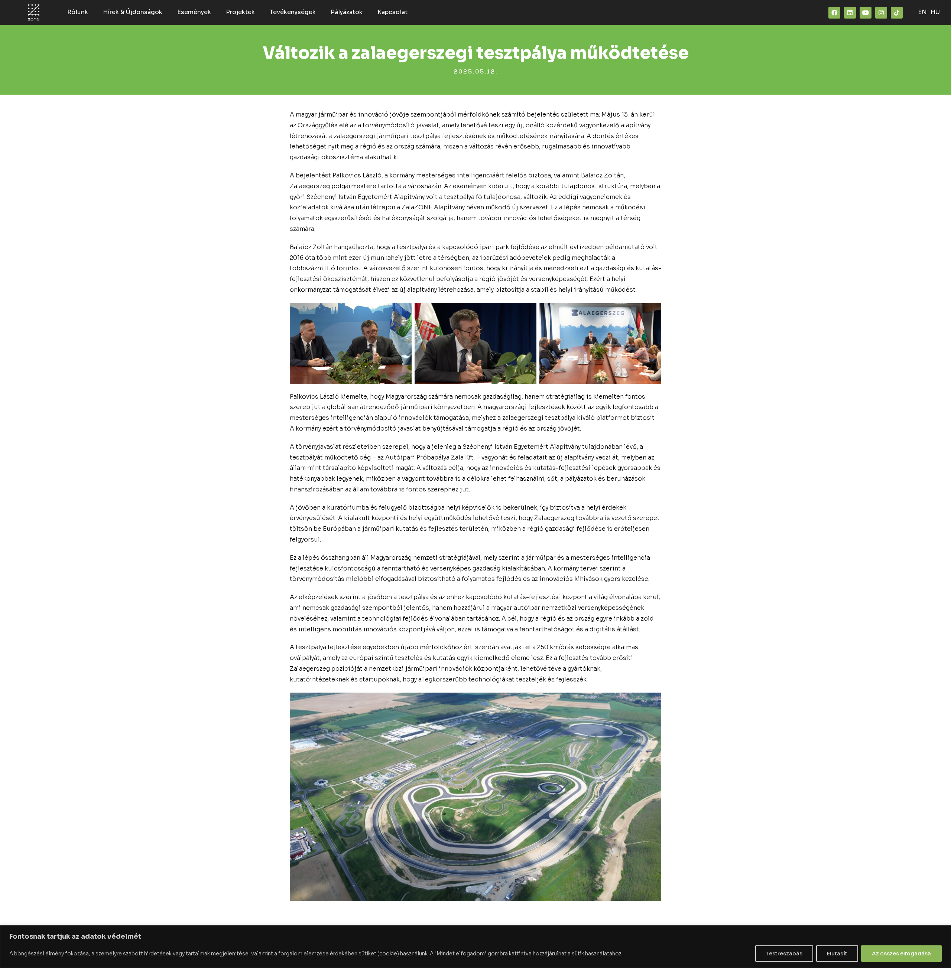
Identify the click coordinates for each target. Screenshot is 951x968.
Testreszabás (784, 953)
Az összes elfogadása (901, 953)
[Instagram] (881, 13)
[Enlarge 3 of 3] (651, 312)
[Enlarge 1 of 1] (651, 702)
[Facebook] (834, 13)
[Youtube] (866, 13)
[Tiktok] (897, 13)
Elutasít (837, 953)
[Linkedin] (850, 13)
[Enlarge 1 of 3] (402, 312)
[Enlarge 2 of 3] (526, 312)
